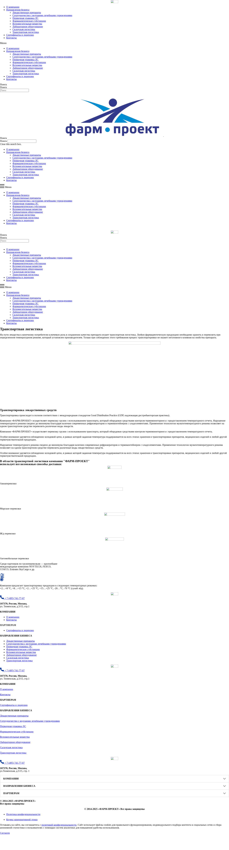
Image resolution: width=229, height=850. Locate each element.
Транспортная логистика (25, 32)
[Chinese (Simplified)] (7, 93)
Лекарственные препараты (26, 12)
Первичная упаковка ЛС (25, 18)
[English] (4, 93)
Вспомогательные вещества (27, 23)
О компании (12, 7)
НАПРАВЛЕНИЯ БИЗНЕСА (19, 786)
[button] (114, 43)
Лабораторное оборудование (27, 26)
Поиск (3, 84)
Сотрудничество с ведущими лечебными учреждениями (42, 15)
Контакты (11, 37)
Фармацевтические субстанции (29, 21)
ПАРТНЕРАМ (11, 793)
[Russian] (1, 93)
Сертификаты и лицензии (20, 35)
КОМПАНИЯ (11, 778)
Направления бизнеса (17, 9)
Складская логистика (23, 29)
